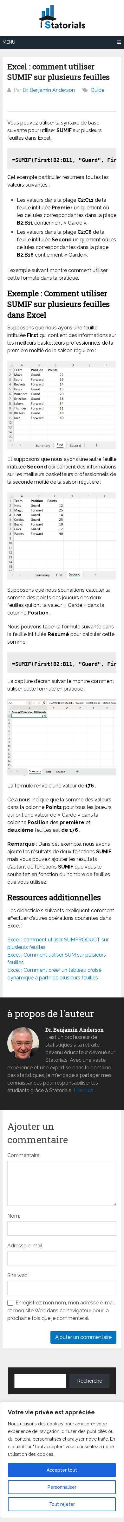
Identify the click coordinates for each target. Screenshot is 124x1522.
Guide (97, 90)
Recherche (89, 1381)
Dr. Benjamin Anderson (49, 90)
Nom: (13, 1216)
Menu (9, 42)
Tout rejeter (62, 1504)
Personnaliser (62, 1487)
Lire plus (83, 1090)
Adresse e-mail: (25, 1246)
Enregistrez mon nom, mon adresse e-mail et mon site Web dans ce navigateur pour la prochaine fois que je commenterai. (61, 1310)
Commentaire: (23, 1155)
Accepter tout (62, 1470)
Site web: (18, 1275)
